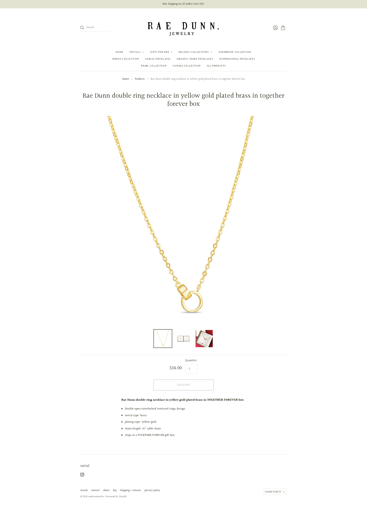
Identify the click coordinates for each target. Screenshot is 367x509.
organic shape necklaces (195, 59)
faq (114, 490)
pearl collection (154, 66)
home (119, 52)
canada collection (187, 66)
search (84, 490)
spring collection (125, 59)
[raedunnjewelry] (183, 28)
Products (140, 79)
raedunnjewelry (96, 496)
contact (95, 490)
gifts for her (159, 52)
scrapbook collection (234, 52)
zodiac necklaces (158, 59)
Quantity (191, 360)
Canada (273, 492)
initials (135, 52)
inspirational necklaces (237, 59)
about (106, 490)
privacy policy (152, 490)
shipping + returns (130, 490)
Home (125, 79)
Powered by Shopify (116, 496)
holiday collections (194, 52)
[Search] (82, 28)
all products (216, 66)
